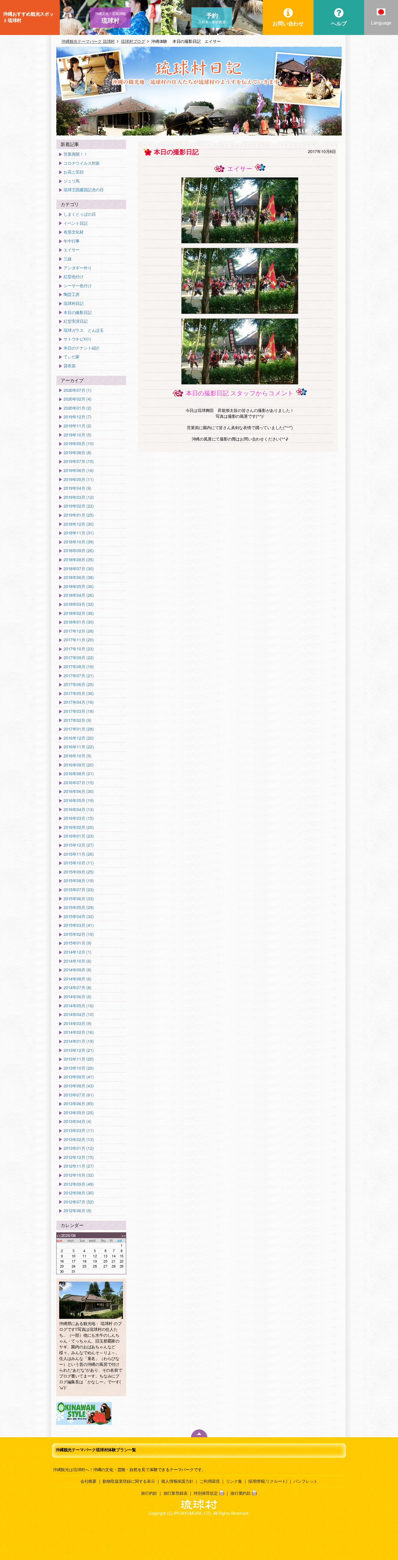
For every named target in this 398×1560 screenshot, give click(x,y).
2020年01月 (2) (77, 408)
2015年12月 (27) (79, 845)
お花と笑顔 (74, 172)
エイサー (72, 249)
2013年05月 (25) (79, 1112)
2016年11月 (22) (79, 747)
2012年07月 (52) (79, 1202)
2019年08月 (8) (77, 452)
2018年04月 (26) (79, 595)
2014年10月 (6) (77, 961)
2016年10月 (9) (77, 756)
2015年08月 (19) (79, 880)
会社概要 (88, 1481)
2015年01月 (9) (77, 943)
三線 (68, 259)
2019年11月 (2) (77, 426)
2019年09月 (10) (79, 443)
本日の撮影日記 (78, 312)
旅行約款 (149, 1493)
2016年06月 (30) (79, 791)
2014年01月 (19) (79, 1041)
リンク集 (234, 1481)
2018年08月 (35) (79, 559)
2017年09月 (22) (79, 657)
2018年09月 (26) (79, 550)
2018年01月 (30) (79, 622)
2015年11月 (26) (79, 854)
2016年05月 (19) (79, 800)
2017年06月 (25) (79, 684)
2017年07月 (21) (79, 675)
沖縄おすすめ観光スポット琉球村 (28, 16)
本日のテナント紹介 (82, 348)
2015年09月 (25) (79, 872)
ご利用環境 (210, 1481)
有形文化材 (74, 232)
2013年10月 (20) (79, 1068)
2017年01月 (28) (79, 729)
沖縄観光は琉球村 (69, 1469)
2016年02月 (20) (79, 827)
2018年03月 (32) (79, 604)
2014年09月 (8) (77, 970)
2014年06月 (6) (77, 996)
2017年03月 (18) (79, 711)
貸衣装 (69, 365)
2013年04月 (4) (77, 1121)
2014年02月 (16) (79, 1032)
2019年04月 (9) (77, 488)
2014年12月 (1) (77, 952)
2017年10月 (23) (79, 649)
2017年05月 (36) (79, 693)
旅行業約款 (240, 1493)
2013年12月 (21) (79, 1050)
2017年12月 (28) (79, 631)
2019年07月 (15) (79, 461)
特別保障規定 (206, 1493)
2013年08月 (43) (79, 1086)
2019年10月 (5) (77, 435)
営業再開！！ (76, 154)
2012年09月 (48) (79, 1184)
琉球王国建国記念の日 (84, 189)
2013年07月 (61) (79, 1095)
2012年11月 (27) (79, 1166)
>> (123, 1235)
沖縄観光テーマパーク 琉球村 (88, 41)
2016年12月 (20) (79, 738)
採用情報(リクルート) (267, 1481)
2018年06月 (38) (79, 577)
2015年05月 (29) (79, 907)
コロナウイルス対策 (82, 163)
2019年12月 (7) (77, 417)
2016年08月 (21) (79, 773)
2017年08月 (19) (79, 666)
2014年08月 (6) (77, 979)
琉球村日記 (74, 303)
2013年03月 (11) (79, 1130)
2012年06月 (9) (77, 1210)
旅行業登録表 (175, 1493)
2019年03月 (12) (79, 497)
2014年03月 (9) (77, 1023)
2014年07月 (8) (77, 987)
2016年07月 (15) (79, 782)
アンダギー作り (78, 268)
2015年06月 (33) (79, 898)
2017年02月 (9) (77, 720)
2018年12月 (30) (79, 524)
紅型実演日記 (76, 321)
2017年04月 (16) (79, 702)
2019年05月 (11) (79, 479)
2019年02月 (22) (79, 506)
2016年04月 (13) (79, 809)
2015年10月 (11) (79, 863)
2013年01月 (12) (79, 1148)
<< (59, 1235)
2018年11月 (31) (79, 533)
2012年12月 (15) (79, 1157)
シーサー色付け (78, 285)
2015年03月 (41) (79, 925)
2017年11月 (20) (79, 640)
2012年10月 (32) (79, 1175)
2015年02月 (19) (79, 934)
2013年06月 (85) (79, 1103)
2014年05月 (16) (79, 1005)
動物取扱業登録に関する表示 (129, 1481)
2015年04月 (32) (79, 916)
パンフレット (305, 1481)
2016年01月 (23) (79, 836)
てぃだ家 (72, 356)
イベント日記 (76, 223)
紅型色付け (74, 276)
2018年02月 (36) (79, 613)
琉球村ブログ (133, 41)
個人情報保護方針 (177, 1481)
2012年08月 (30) (79, 1193)
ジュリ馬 (72, 181)
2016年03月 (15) (79, 818)
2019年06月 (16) (79, 470)
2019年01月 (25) (79, 515)
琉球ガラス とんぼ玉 (84, 330)
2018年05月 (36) (79, 586)
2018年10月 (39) (79, 542)
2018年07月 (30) (79, 568)
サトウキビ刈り (78, 339)
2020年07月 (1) (77, 390)
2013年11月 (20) (79, 1059)
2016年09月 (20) (79, 765)
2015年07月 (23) (79, 889)
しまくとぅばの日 (80, 214)
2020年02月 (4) (77, 399)
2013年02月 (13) (79, 1139)
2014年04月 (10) (79, 1014)
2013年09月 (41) (79, 1077)
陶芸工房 (72, 294)
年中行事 (72, 241)
